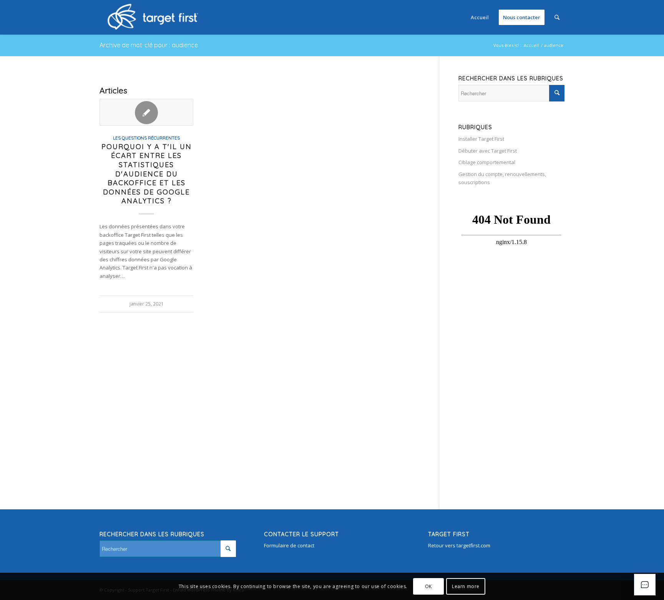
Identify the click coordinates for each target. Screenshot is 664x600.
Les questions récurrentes (146, 138)
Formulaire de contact (289, 545)
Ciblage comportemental (486, 162)
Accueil (531, 45)
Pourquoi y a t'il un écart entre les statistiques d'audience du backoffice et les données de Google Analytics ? (146, 174)
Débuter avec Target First (487, 150)
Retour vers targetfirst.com (459, 545)
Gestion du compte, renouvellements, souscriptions (502, 178)
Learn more (466, 586)
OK (428, 586)
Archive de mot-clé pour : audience (149, 45)
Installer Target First (481, 138)
